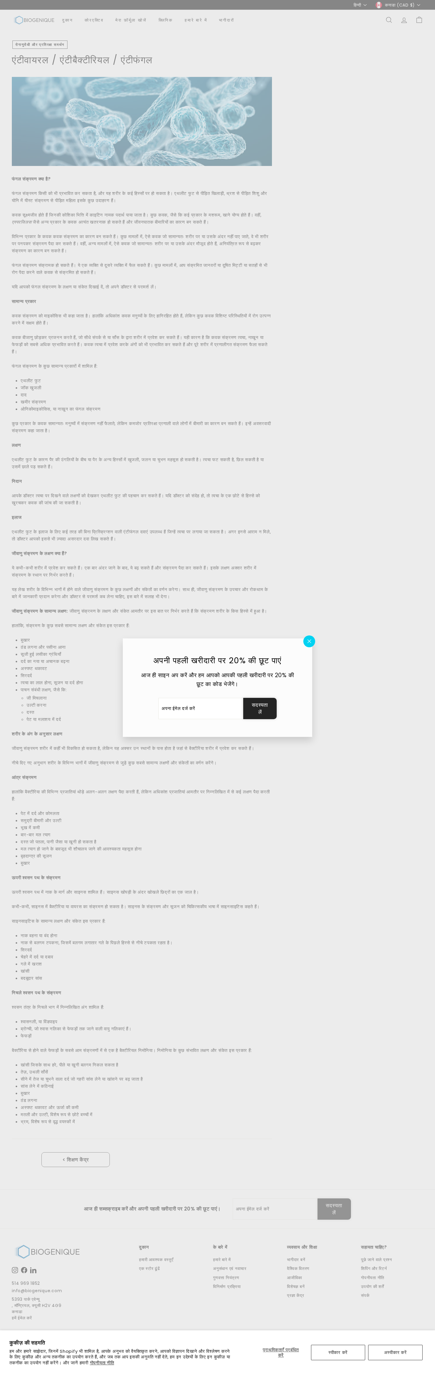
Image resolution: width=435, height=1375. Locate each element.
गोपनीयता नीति (102, 1363)
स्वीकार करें (338, 1352)
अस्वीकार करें (395, 1352)
